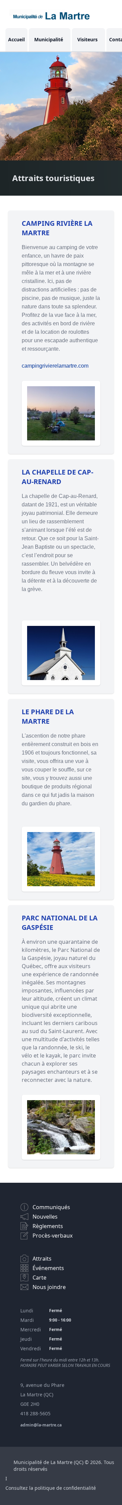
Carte (39, 1277)
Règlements (48, 1226)
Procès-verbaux (53, 1235)
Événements (48, 1268)
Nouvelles (45, 1216)
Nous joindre (49, 1287)
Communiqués (51, 1207)
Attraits (42, 1258)
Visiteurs (87, 39)
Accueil (16, 39)
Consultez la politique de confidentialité (50, 1488)
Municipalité (48, 39)
